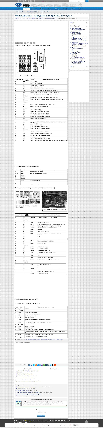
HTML (18, 401)
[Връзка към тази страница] (31, 43)
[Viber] (42, 365)
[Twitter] (33, 365)
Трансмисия (74, 42)
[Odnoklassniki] (36, 365)
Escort (42, 9)
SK (61, 420)
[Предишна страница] (16, 43)
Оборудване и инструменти (78, 60)
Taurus (57, 9)
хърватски (46, 339)
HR (56, 420)
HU (62, 420)
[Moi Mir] (38, 365)
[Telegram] (40, 365)
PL (59, 420)
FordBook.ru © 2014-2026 (19, 420)
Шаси (72, 47)
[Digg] (52, 365)
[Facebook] (31, 365)
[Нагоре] (86, 422)
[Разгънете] (87, 23)
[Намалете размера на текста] (19, 43)
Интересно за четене (37, 420)
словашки (57, 339)
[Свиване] (87, 26)
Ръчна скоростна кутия (77, 44)
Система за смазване (76, 34)
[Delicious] (50, 365)
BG (50, 420)
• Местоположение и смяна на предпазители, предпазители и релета (32, 394)
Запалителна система (77, 39)
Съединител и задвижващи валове (80, 43)
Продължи (76, 425)
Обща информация (76, 28)
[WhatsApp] (44, 365)
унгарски (61, 339)
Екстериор (74, 55)
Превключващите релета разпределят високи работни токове (27, 371)
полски (54, 339)
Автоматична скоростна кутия (79, 45)
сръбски (42, 339)
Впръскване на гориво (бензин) (79, 37)
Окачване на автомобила (77, 48)
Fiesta (49, 9)
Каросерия (74, 53)
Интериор (74, 56)
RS (55, 420)
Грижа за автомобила (77, 30)
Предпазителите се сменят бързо (24, 373)
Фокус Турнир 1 (32, 11)
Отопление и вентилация (78, 57)
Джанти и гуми (75, 51)
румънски (50, 339)
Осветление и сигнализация (78, 61)
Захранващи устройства (77, 62)
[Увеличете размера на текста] (25, 43)
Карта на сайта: (45, 420)
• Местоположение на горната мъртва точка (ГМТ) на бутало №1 (33, 392)
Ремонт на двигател (76, 33)
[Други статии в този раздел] (28, 43)
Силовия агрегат (75, 32)
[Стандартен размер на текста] (22, 43)
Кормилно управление (77, 49)
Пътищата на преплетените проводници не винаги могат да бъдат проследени (26, 378)
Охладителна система (77, 35)
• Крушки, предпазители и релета (26, 390)
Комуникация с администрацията (21, 422)
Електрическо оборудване (78, 58)
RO (58, 420)
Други (73, 9)
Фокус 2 (45, 11)
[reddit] (55, 365)
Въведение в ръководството (78, 29)
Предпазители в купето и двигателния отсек (26, 375)
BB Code (18, 404)
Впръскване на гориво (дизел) (79, 38)
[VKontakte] (29, 365)
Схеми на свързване (76, 63)
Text (18, 403)
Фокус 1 (20, 11)
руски (26, 339)
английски (30, 339)
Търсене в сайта (67, 420)
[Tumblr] (48, 365)
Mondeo (34, 9)
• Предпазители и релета (25, 388)
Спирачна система (76, 52)
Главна (19, 9)
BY (52, 420)
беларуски (34, 339)
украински (38, 339)
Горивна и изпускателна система (79, 40)
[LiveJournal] (46, 365)
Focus (26, 9)
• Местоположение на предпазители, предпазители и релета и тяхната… (34, 386)
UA (53, 420)
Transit (65, 9)
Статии (81, 9)
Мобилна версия (28, 420)
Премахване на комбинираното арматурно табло (28, 380)
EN (49, 420)
